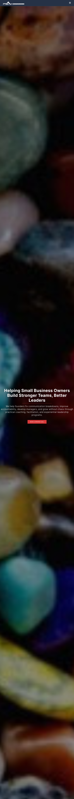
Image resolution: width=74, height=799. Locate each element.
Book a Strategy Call (37, 421)
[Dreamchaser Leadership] (13, 3)
